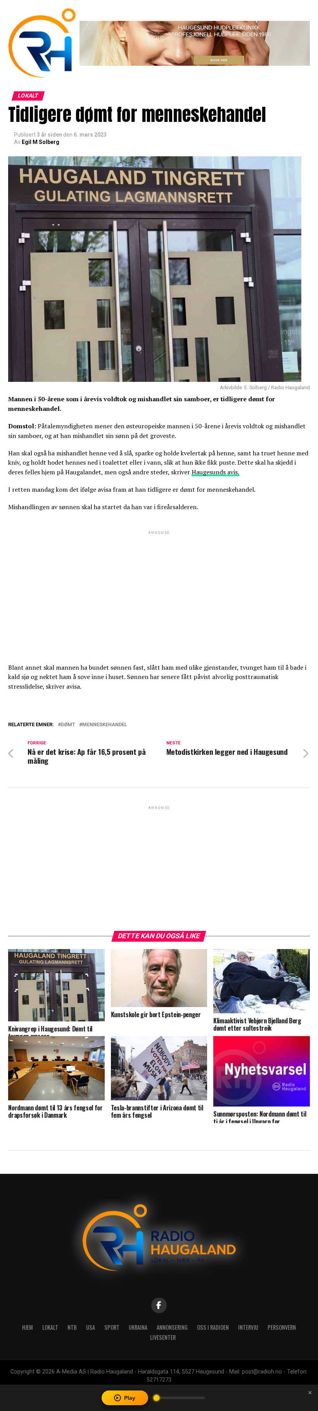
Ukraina (138, 1327)
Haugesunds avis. (215, 472)
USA (90, 1327)
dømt (68, 724)
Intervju (248, 1327)
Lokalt (50, 1327)
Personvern (282, 1327)
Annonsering (172, 1327)
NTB (72, 1327)
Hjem (27, 1327)
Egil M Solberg (40, 142)
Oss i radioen (213, 1327)
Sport (111, 1327)
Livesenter (163, 1337)
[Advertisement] (158, 590)
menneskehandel (104, 724)
